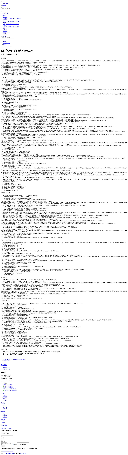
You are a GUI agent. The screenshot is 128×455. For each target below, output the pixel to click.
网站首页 (5, 15)
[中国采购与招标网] (8, 387)
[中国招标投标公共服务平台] (10, 390)
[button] (19, 444)
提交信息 (3, 446)
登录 (4, 3)
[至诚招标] (64, 6)
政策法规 (5, 41)
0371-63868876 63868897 (6, 428)
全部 (4, 21)
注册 (7, 3)
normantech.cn (23, 453)
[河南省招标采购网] (8, 386)
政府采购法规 (6, 43)
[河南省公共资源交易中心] (9, 389)
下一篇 (6, 360)
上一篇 (14, 359)
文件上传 (3, 441)
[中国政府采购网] (7, 384)
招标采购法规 (6, 369)
